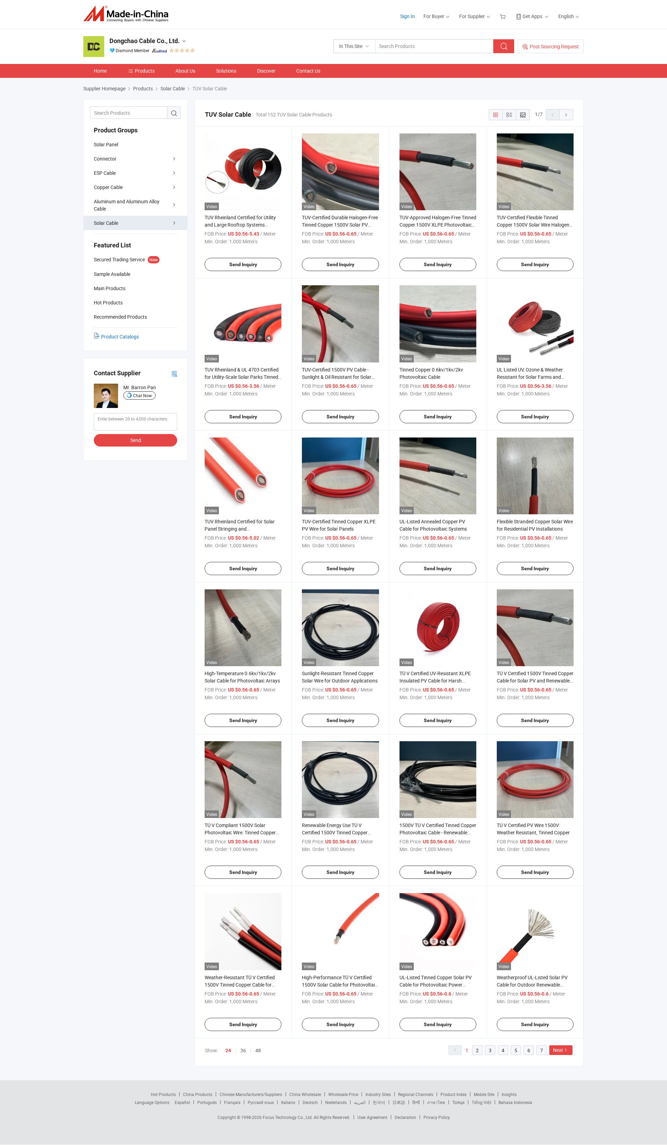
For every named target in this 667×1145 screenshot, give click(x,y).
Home (100, 70)
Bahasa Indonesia (515, 1102)
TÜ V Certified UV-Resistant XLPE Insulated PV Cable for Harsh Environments (435, 680)
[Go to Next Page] (566, 114)
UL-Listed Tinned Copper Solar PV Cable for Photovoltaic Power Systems (436, 984)
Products (145, 70)
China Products (197, 1094)
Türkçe (458, 1102)
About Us (185, 70)
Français (232, 1102)
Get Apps (532, 16)
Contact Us (308, 70)
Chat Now (142, 395)
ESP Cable (105, 173)
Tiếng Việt (481, 1102)
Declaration (405, 1117)
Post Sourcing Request (554, 46)
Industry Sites (378, 1094)
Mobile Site (484, 1094)
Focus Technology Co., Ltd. (288, 1117)
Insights (509, 1094)
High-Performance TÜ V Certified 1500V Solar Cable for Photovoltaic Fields (339, 984)
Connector (105, 158)
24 (228, 1050)
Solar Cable (106, 223)
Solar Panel (106, 144)
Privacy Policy (436, 1117)
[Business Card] (174, 373)
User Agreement (372, 1117)
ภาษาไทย (436, 1102)
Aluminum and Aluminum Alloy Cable (126, 205)
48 (258, 1050)
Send (135, 440)
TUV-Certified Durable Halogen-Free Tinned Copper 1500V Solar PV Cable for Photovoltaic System (340, 224)
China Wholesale (305, 1094)
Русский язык (261, 1102)
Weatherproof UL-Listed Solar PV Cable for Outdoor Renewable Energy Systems (532, 984)
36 (243, 1050)
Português (207, 1102)
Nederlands (336, 1102)
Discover (266, 70)
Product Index (453, 1094)
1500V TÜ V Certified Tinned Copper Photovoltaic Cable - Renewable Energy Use (438, 832)
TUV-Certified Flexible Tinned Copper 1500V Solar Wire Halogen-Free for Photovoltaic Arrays (534, 224)
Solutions (226, 70)
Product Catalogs (120, 336)
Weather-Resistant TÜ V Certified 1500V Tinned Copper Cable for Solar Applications (240, 984)
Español (182, 1102)
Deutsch (310, 1102)
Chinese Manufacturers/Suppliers (251, 1094)
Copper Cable (108, 187)
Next (558, 1050)
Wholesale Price (343, 1094)
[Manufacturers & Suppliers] (128, 14)
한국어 (379, 1102)
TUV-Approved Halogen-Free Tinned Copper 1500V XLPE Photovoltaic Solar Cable (438, 224)
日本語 (399, 1102)
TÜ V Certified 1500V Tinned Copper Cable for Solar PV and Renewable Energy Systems (535, 680)
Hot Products (163, 1094)
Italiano (288, 1102)
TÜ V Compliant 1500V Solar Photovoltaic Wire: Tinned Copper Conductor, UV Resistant (240, 832)
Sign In (407, 16)
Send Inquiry (243, 264)
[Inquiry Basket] (503, 16)
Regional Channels (415, 1094)
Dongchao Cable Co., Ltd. (144, 40)
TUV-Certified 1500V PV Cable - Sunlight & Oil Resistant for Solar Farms (336, 376)
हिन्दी (416, 1102)
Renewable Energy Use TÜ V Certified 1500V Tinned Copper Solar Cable (335, 832)
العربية (359, 1102)
